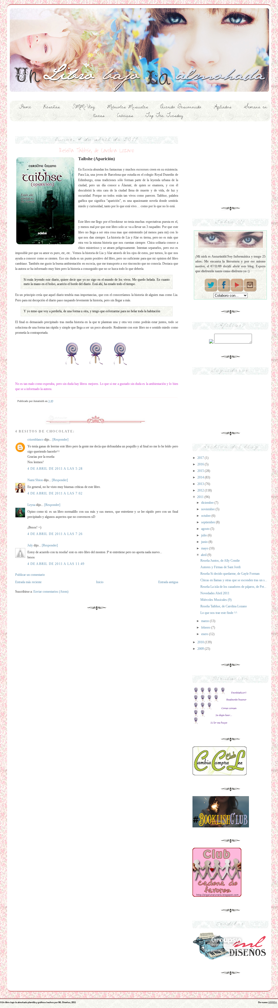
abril (204, 555)
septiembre (208, 522)
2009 (201, 649)
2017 (201, 458)
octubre (206, 516)
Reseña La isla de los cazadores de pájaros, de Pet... (233, 587)
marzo (205, 621)
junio (204, 542)
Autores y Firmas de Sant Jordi (220, 567)
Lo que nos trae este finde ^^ (218, 613)
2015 (201, 471)
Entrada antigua (168, 582)
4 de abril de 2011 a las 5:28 (55, 469)
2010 (201, 642)
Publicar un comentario (30, 575)
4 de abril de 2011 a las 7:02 (55, 493)
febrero (206, 627)
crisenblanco (35, 439)
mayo (205, 548)
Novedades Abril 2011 (214, 593)
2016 (201, 464)
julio (204, 535)
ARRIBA (272, 1002)
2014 (201, 477)
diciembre (207, 503)
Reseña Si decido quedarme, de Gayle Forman (230, 574)
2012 (201, 490)
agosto (205, 529)
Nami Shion (35, 480)
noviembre (208, 509)
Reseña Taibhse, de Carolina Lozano (223, 606)
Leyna (31, 505)
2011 (200, 497)
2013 (201, 484)
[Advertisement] (230, 162)
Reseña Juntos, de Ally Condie (220, 560)
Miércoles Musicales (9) (216, 600)
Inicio (99, 582)
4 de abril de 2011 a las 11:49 (56, 564)
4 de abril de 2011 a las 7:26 (55, 534)
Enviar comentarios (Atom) (50, 591)
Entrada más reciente (28, 582)
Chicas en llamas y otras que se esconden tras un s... (233, 580)
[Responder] (60, 439)
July (30, 545)
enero (205, 634)
